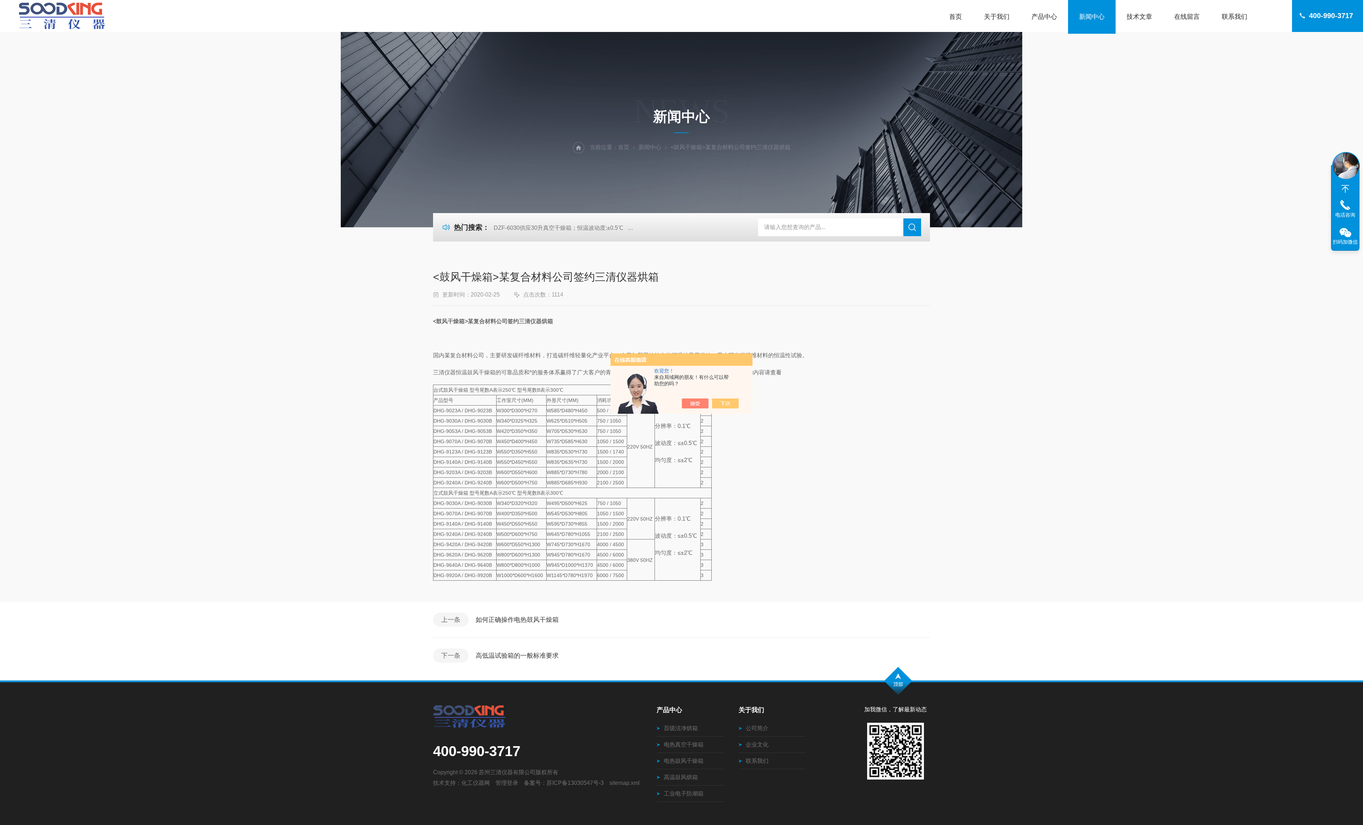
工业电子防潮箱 (684, 794)
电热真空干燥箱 (684, 745)
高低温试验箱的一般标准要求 (517, 655)
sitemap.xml (624, 783)
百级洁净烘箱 (681, 728)
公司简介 (757, 728)
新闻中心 (1092, 16)
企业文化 (757, 745)
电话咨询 (1345, 215)
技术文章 (1139, 16)
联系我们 (1234, 16)
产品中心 (1044, 16)
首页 (955, 16)
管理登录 (507, 783)
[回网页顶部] (1345, 189)
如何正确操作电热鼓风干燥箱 (517, 619)
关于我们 (996, 16)
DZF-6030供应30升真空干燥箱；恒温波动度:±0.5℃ (558, 228)
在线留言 (1187, 16)
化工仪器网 (475, 783)
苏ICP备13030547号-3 (575, 783)
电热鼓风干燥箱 (684, 761)
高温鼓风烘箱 (681, 777)
